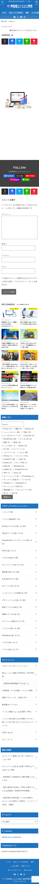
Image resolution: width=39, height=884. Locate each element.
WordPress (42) (9, 438)
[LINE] (26, 179)
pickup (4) (7, 462)
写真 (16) (27, 432)
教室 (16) (17, 442)
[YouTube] (21, 17)
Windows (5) (18, 466)
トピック (7, 512)
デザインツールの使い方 (13, 600)
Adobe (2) (7, 469)
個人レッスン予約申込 (16, 13)
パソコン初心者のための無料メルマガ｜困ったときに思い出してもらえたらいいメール (18, 722)
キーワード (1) (18, 449)
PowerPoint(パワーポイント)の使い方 (17, 542)
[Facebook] (14, 17)
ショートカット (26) (11, 432)
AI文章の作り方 (10, 579)
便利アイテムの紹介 (12, 607)
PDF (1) (6, 472)
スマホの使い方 (9, 642)
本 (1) (5, 493)
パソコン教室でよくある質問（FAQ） (17, 711)
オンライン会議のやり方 (13, 621)
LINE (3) (22, 459)
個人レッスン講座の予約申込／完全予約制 (18, 674)
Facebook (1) (21, 482)
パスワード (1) (9, 452)
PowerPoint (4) (21, 469)
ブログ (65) (23, 452)
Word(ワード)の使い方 (12, 533)
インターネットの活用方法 (14, 593)
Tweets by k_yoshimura (11, 837)
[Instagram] (24, 17)
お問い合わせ (7, 732)
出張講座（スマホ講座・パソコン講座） (18, 690)
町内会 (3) (29, 428)
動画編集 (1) (8, 489)
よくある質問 (14, 866)
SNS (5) (6, 466)
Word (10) (22, 445)
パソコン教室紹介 (11, 519)
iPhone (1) (7, 455)
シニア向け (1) (9, 445)
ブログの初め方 (10, 557)
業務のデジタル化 (11, 614)
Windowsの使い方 (11, 635)
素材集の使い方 (10, 571)
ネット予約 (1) (21, 462)
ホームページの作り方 (13, 564)
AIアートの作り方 (10, 586)
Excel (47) (7, 428)
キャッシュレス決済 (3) (12, 486)
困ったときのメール (14, 870)
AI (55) (6, 449)
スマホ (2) (26, 479)
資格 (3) (6, 442)
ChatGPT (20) (9, 459)
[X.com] (18, 17)
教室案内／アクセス (10, 704)
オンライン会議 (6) (11, 479)
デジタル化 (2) (26, 438)
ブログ (4, 13)
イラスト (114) (21, 455)
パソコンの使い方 (11, 628)
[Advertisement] (19, 65)
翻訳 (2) (18, 428)
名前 (4, 243)
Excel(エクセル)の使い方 (14, 526)
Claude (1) (7, 482)
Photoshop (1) (28, 476)
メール (5, 255)
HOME (5, 21)
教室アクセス (26, 866)
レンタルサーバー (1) (11, 435)
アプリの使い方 (10, 649)
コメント (6, 214)
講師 (27, 13)
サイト (4, 266)
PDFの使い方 (9, 550)
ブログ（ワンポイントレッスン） (15, 665)
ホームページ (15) (24, 489)
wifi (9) (14, 493)
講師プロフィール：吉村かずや (14, 697)
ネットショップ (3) (11, 476)
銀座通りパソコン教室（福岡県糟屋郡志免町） (22, 879)
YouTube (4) (29, 435)
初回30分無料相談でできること (16, 683)
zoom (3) (17, 472)
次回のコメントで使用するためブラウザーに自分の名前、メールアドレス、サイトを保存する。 (19, 281)
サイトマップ (7, 739)
